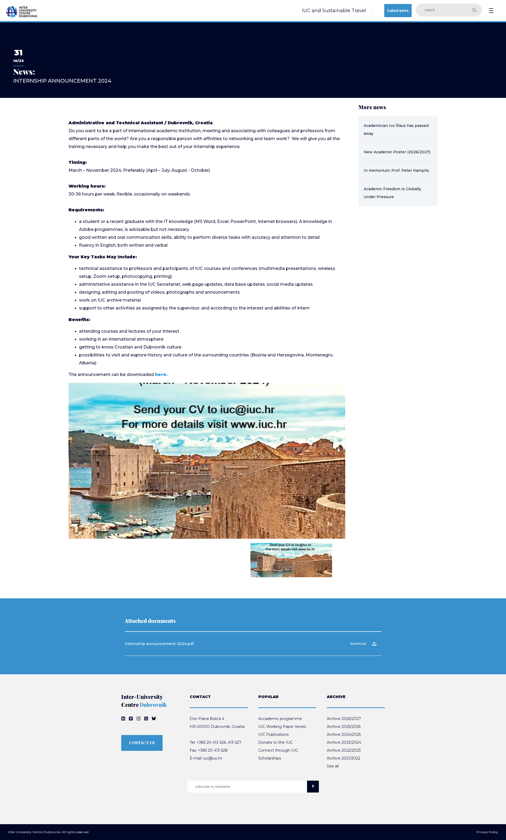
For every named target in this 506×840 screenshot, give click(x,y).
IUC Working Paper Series (282, 726)
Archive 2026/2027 (344, 718)
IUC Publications (273, 734)
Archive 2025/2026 (344, 726)
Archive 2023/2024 (344, 742)
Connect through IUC (278, 750)
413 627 (234, 742)
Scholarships (269, 758)
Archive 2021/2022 (343, 758)
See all (333, 766)
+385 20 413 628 (213, 750)
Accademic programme (280, 718)
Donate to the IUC (275, 742)
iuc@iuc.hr (212, 758)
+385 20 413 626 (211, 742)
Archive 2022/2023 (344, 750)
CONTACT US (142, 742)
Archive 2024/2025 (344, 734)
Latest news (397, 10)
